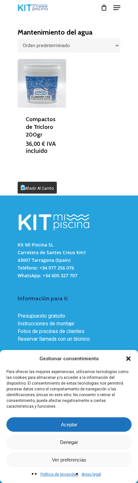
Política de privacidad (59, 474)
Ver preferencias (69, 459)
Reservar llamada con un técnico (54, 339)
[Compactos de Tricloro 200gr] (42, 83)
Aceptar (69, 424)
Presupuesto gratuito (41, 316)
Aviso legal (91, 474)
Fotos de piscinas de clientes (51, 331)
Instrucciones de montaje (46, 324)
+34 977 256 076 (56, 268)
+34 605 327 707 (60, 275)
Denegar (69, 442)
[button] (128, 358)
